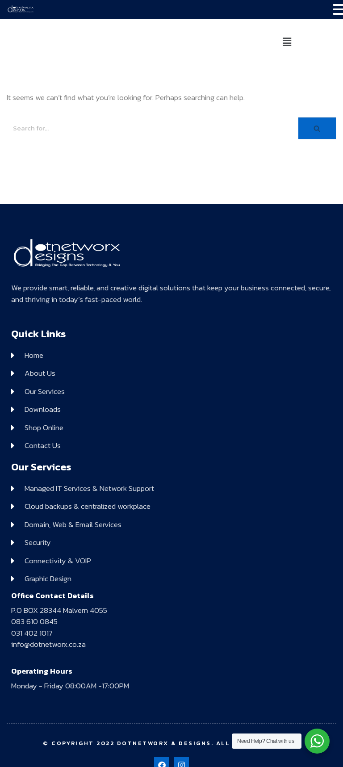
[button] (286, 42)
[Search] (317, 128)
